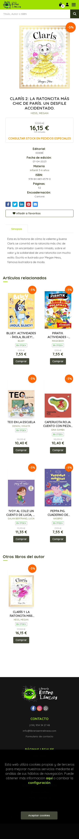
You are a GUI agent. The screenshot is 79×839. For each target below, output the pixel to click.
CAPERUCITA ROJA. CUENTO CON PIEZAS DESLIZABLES (58, 424)
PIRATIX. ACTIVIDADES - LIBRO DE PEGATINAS (58, 335)
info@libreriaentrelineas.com (39, 730)
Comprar (21, 361)
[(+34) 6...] (46, 708)
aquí (49, 778)
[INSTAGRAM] (39, 708)
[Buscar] (74, 13)
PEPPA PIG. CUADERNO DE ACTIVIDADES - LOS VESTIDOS (58, 513)
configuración (39, 783)
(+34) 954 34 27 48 (39, 725)
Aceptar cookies (39, 815)
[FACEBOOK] (33, 708)
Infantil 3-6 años (39, 170)
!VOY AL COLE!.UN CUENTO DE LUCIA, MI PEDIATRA (21, 513)
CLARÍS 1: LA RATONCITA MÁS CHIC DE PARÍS (21, 614)
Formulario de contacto (39, 736)
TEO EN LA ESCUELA (21, 422)
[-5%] (21, 308)
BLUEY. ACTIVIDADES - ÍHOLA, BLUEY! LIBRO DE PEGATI (21, 335)
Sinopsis (16, 229)
